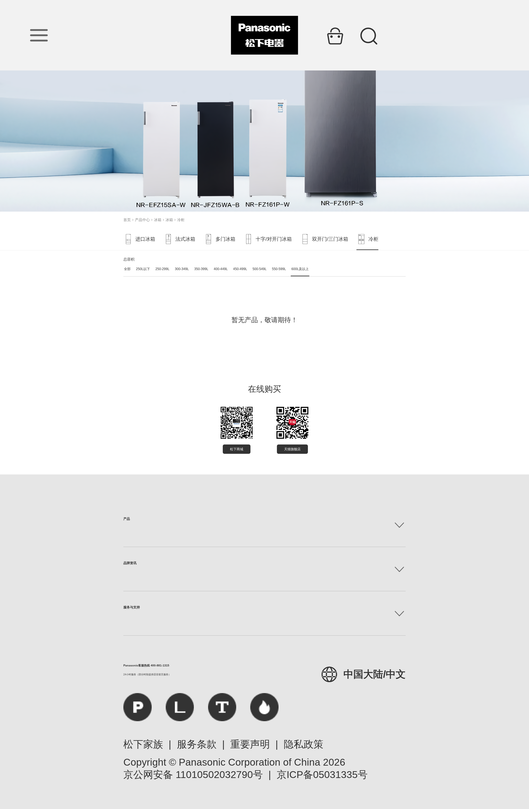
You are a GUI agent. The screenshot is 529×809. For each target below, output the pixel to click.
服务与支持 (131, 607)
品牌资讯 (130, 563)
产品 (126, 519)
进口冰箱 (145, 239)
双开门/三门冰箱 (330, 239)
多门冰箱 (225, 239)
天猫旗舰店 (292, 449)
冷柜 (181, 220)
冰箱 (157, 220)
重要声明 (250, 744)
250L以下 (143, 269)
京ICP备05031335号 (322, 774)
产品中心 (142, 220)
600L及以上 (300, 269)
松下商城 (236, 449)
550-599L (279, 269)
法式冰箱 (185, 239)
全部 (127, 269)
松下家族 (143, 744)
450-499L (240, 269)
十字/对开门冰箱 (274, 239)
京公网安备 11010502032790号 (193, 774)
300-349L (182, 269)
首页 (127, 220)
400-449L (221, 269)
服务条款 (197, 744)
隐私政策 (303, 744)
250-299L (162, 269)
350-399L (201, 269)
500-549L (260, 269)
